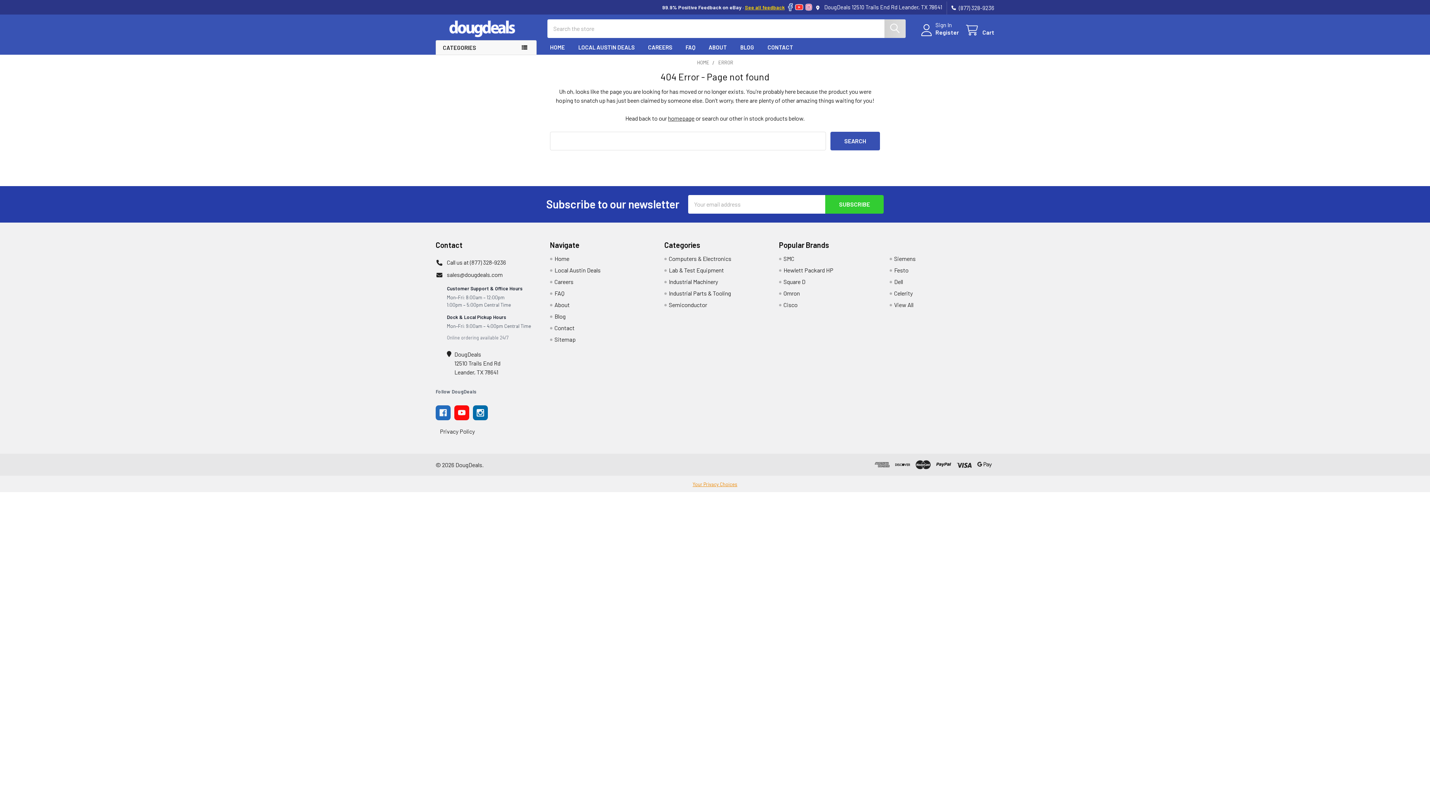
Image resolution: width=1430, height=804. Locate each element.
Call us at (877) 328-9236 (476, 262)
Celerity (903, 293)
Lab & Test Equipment (696, 270)
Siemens (905, 258)
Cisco (791, 304)
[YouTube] (799, 7)
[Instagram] (809, 7)
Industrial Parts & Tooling (700, 293)
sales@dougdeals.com (475, 274)
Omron (792, 293)
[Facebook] (790, 7)
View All (903, 304)
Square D (794, 281)
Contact (780, 47)
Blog (747, 47)
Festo (901, 270)
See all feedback (765, 7)
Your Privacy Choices (715, 484)
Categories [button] (459, 47)
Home (557, 47)
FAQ (690, 47)
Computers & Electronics (700, 258)
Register (947, 32)
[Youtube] (461, 412)
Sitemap (565, 339)
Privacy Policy (457, 431)
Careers (660, 47)
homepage (681, 118)
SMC (789, 258)
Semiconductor (688, 304)
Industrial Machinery (693, 281)
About (718, 47)
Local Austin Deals (606, 47)
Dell (898, 281)
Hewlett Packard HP (808, 270)
